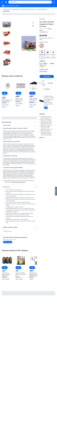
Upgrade (52, 63)
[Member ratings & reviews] (35, 227)
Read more (41, 137)
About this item (6, 122)
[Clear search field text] (48, 2)
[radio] (41, 46)
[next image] (7, 69)
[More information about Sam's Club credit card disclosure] (47, 105)
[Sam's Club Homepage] (6, 2)
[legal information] (53, 38)
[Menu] (2, 2)
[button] (33, 23)
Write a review (7, 242)
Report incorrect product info (18, 182)
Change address (43, 71)
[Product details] (35, 125)
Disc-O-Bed (42, 18)
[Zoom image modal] (33, 26)
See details (50, 83)
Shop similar (46, 76)
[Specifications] (35, 187)
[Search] (50, 2)
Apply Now (46, 107)
